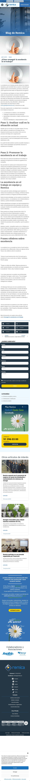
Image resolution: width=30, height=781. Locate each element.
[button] (28, 753)
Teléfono (3, 355)
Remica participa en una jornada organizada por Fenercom (13, 555)
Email (2, 350)
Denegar (15, 772)
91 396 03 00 (10, 439)
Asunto (3, 366)
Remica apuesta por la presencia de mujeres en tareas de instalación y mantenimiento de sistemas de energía (14, 478)
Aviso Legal (23, 779)
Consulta (3, 371)
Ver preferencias (15, 776)
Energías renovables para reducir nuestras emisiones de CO (13, 520)
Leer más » (5, 495)
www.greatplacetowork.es (7, 105)
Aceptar (15, 768)
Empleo (10, 57)
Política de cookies (7, 779)
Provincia (3, 360)
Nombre (3, 344)
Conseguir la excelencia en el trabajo (13, 317)
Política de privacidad (16, 779)
